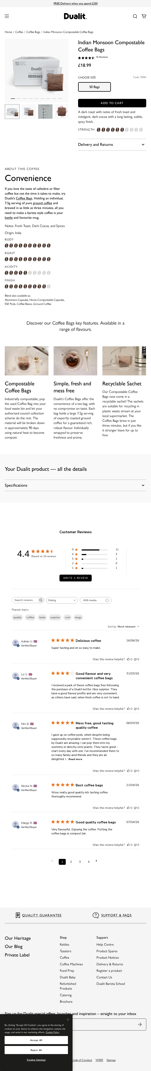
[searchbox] (24, 600)
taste (42, 617)
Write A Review (75, 578)
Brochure (66, 1001)
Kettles (64, 944)
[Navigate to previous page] (53, 861)
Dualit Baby (68, 977)
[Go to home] (75, 16)
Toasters (65, 951)
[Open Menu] (7, 16)
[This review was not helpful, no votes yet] (135, 659)
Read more (75, 759)
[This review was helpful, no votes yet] (128, 659)
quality (17, 617)
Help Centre (105, 944)
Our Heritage (18, 938)
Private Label (17, 955)
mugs (78, 617)
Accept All (36, 1040)
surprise (55, 617)
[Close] (68, 1020)
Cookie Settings (36, 1059)
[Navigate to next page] (97, 861)
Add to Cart (112, 103)
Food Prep (67, 970)
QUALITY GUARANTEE (42, 915)
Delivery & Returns (109, 964)
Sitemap (111, 1060)
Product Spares (106, 951)
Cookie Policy (52, 1032)
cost (67, 617)
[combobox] (62, 600)
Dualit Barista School (110, 984)
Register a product (109, 970)
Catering (66, 995)
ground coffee (42, 203)
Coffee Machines (71, 964)
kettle (9, 217)
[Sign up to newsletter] (140, 1024)
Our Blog (13, 946)
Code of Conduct (81, 1060)
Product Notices (107, 957)
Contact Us (104, 977)
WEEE (99, 1060)
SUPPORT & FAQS (116, 915)
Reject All (36, 1050)
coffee (30, 617)
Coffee (64, 957)
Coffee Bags (24, 198)
